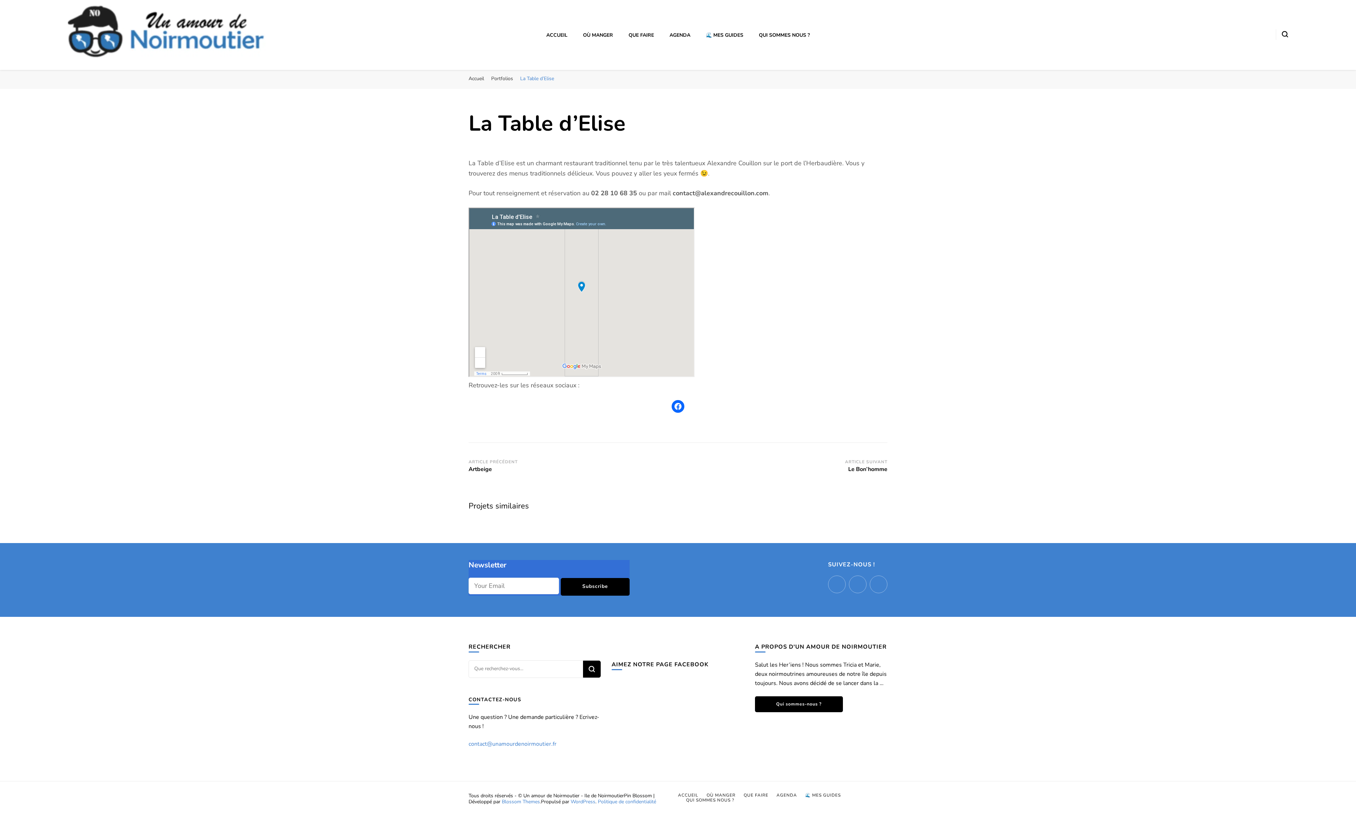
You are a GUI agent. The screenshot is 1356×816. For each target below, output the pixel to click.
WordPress (583, 801)
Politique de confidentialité (627, 801)
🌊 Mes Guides (724, 35)
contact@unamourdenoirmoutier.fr (513, 744)
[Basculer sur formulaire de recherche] (1285, 34)
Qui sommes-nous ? (799, 704)
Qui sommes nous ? (784, 35)
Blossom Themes (521, 801)
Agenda (680, 35)
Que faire (641, 35)
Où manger (598, 35)
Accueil (556, 35)
